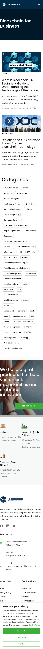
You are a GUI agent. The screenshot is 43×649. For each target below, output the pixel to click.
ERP (21, 252)
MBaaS (26, 300)
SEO (33, 316)
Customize (21, 637)
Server (6, 321)
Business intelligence (12, 209)
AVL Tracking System (12, 204)
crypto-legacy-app (12, 231)
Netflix (32, 311)
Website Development (13, 348)
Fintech (25, 257)
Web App (24, 337)
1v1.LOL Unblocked (11, 188)
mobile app (8, 305)
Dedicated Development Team (17, 241)
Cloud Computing (11, 214)
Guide (5, 73)
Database (8, 236)
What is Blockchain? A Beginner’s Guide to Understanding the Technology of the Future (20, 85)
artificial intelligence (12, 198)
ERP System (32, 252)
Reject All (22, 644)
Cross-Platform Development (16, 225)
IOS (19, 289)
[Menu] (31, 4)
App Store (8, 193)
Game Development (12, 279)
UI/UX (28, 332)
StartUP (29, 327)
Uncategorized (10, 337)
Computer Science (12, 220)
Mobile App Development (14, 311)
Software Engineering (12, 327)
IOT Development (11, 295)
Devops (7, 246)
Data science (30, 231)
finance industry (10, 257)
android (26, 188)
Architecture (22, 193)
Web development (11, 343)
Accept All (21, 631)
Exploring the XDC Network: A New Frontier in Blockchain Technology (21, 143)
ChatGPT (29, 209)
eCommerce (9, 252)
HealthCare (8, 289)
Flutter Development (12, 273)
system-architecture (12, 332)
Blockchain (7, 133)
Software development (23, 321)
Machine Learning (11, 300)
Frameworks (31, 273)
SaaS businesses (19, 316)
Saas (6, 316)
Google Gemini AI (11, 284)
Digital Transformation (24, 246)
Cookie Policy (34, 625)
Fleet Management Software (16, 268)
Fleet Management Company (16, 262)
